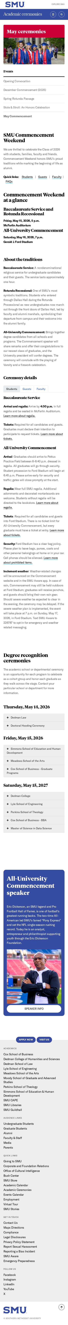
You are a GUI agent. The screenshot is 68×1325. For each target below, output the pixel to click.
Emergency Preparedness (19, 1261)
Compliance (10, 1232)
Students (27, 177)
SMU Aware (10, 1256)
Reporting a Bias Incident (19, 1251)
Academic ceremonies (22, 14)
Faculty (56, 177)
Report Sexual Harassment (20, 1246)
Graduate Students (15, 1128)
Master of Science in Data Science (31, 828)
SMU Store (10, 1180)
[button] (62, 1307)
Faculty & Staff (12, 1138)
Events (8, 71)
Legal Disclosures (14, 1237)
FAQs (9, 181)
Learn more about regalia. (19, 416)
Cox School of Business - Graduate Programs (29, 771)
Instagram (9, 1279)
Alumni (7, 1133)
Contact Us (10, 1223)
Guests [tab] (27, 389)
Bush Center (11, 1176)
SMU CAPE (10, 1100)
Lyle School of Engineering (26, 804)
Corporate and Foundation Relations (26, 1166)
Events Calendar (13, 1195)
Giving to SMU (12, 1161)
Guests (42, 177)
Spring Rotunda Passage (18, 99)
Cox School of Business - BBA (28, 820)
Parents (8, 1147)
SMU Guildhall (12, 1110)
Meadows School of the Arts (27, 760)
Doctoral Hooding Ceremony (27, 725)
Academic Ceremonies (17, 1190)
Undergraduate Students (18, 1124)
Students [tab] (11, 389)
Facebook (9, 1275)
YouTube (8, 1289)
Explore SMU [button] (58, 4)
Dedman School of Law (18, 1064)
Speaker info (34, 1008)
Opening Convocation (16, 81)
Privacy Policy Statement (18, 1242)
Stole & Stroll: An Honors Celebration (26, 107)
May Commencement (17, 116)
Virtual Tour (10, 1204)
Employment (11, 1199)
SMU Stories (11, 1209)
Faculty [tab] (41, 389)
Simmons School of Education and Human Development (34, 750)
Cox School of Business (18, 1054)
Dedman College (20, 796)
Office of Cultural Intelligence (21, 1171)
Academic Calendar (15, 1185)
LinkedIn (8, 1284)
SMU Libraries (12, 1105)
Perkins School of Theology (26, 812)
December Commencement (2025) (24, 90)
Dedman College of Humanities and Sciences (31, 1059)
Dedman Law (18, 717)
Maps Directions (13, 1227)
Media (7, 1143)
